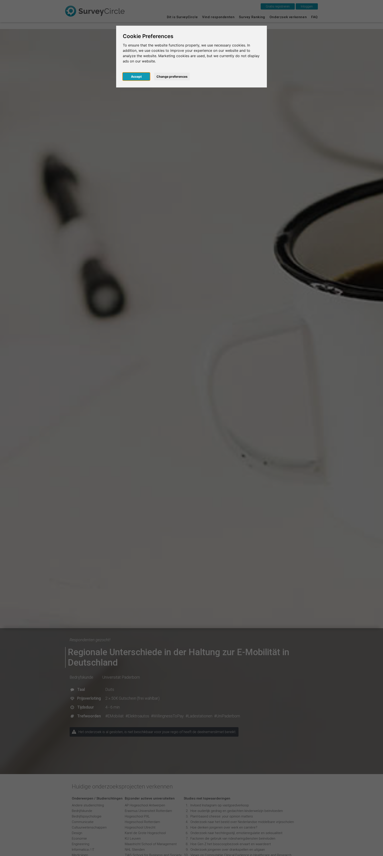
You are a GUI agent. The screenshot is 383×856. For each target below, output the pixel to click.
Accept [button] (136, 76)
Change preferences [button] (172, 76)
